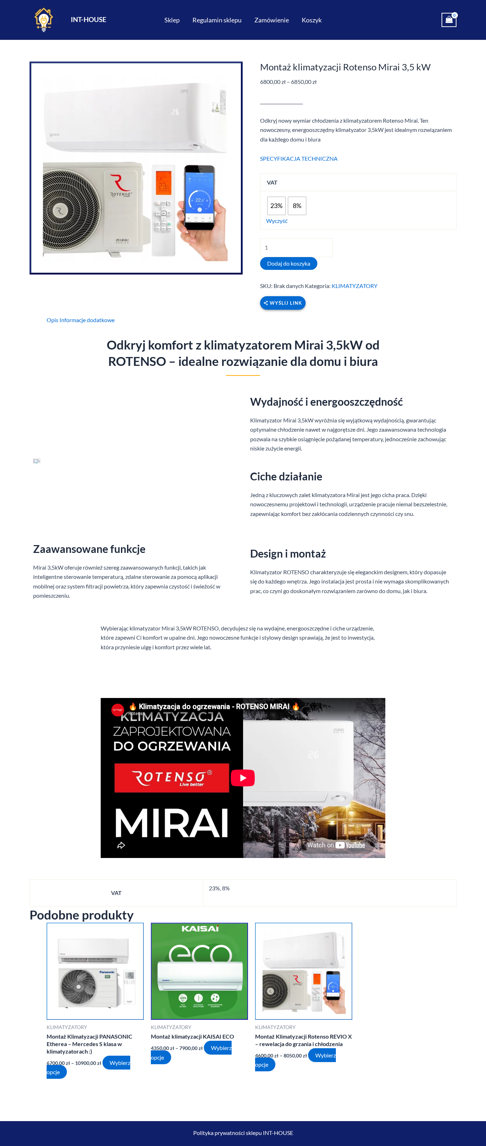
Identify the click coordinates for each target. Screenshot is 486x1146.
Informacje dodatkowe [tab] (87, 319)
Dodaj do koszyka (288, 263)
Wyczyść (276, 220)
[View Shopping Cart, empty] (449, 20)
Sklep (172, 20)
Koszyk (312, 20)
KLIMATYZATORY (354, 285)
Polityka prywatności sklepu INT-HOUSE (243, 1132)
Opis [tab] (52, 319)
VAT (272, 182)
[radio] (276, 206)
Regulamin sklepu (217, 20)
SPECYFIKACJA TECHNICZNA (299, 158)
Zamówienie (271, 20)
